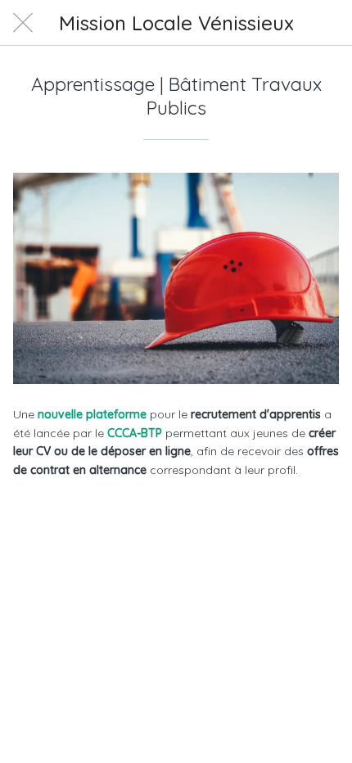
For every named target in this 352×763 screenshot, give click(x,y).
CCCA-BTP (134, 433)
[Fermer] (23, 23)
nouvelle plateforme (90, 414)
